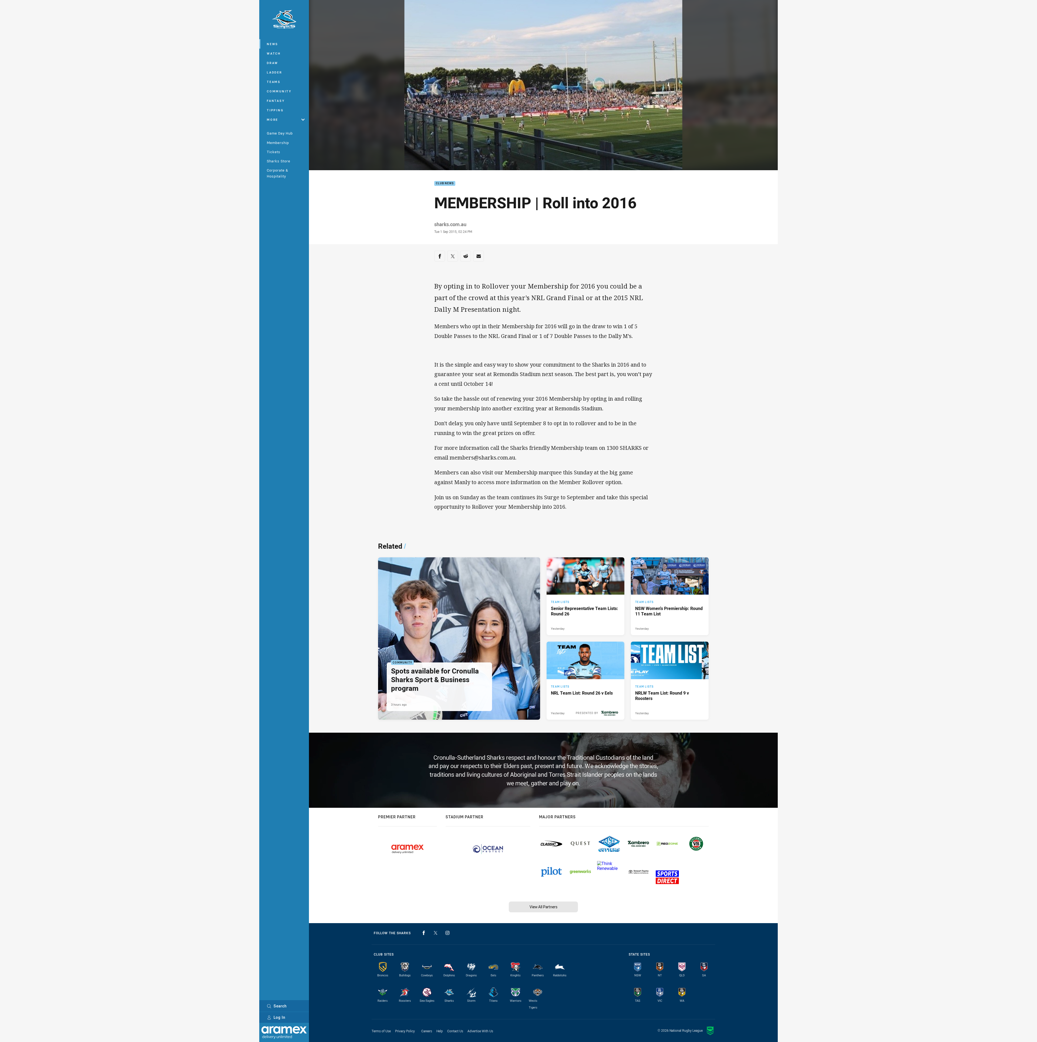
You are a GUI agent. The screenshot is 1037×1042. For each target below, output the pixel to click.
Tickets (273, 151)
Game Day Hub (280, 133)
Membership (278, 142)
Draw (272, 63)
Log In (279, 1017)
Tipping (275, 110)
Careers (426, 1031)
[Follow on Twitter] (435, 933)
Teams (274, 82)
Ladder (274, 72)
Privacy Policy (405, 1031)
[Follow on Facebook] (424, 933)
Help (439, 1031)
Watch (274, 53)
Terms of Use (381, 1031)
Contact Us (455, 1031)
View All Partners (543, 906)
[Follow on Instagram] (447, 933)
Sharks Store (278, 161)
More (272, 120)
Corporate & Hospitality (277, 173)
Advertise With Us (480, 1031)
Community (279, 91)
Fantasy (276, 101)
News (272, 44)
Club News (445, 183)
